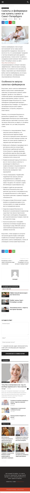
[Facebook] (3, 22)
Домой (3, 5)
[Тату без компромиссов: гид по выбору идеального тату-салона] (15, 373)
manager (5, 19)
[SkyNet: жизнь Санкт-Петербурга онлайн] (5, 302)
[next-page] (5, 315)
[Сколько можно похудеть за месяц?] (5, 417)
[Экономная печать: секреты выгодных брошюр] (5, 309)
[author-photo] (15, 277)
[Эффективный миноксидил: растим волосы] (5, 294)
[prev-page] (2, 315)
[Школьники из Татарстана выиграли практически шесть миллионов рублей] (8, 431)
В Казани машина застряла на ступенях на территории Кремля (22, 454)
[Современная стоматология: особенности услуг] (5, 410)
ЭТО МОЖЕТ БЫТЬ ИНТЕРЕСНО (10, 286)
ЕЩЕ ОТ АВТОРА (6, 289)
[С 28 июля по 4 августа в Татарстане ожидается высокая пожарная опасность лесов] (22, 431)
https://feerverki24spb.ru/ (9, 63)
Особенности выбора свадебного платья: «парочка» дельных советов (19, 402)
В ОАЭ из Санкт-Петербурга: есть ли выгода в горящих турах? (21, 262)
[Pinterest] (10, 22)
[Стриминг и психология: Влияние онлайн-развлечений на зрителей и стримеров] (8, 447)
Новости (3, 435)
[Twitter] (6, 22)
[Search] (28, 2)
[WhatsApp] (13, 22)
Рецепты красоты (10, 5)
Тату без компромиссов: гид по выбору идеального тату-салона (14, 386)
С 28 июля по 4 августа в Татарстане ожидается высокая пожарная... (22, 439)
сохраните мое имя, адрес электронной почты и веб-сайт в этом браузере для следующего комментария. (15, 347)
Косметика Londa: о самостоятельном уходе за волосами (8, 262)
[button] (2, 2)
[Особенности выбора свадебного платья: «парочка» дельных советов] (5, 402)
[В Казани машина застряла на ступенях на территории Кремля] (22, 447)
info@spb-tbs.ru (20, 481)
